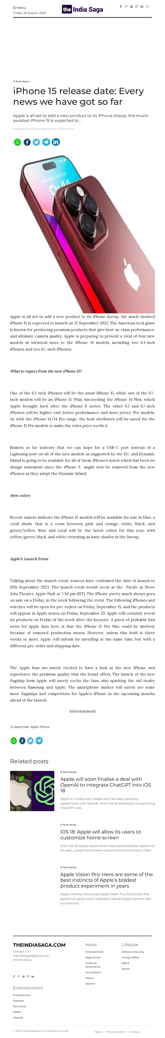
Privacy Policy (116, 1031)
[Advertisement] (82, 46)
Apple (34, 727)
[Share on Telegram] (46, 141)
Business (18, 1000)
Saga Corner (93, 957)
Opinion (90, 983)
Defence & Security (133, 951)
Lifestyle (18, 1017)
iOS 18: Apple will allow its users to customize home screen (100, 834)
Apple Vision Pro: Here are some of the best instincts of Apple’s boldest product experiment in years (106, 880)
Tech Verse (19, 1006)
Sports (126, 968)
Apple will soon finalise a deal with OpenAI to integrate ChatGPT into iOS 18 (105, 785)
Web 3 (125, 963)
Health (17, 1011)
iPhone (44, 727)
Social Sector (93, 972)
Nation (90, 977)
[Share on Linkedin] (56, 141)
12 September (19, 727)
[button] (19, 8)
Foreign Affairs (130, 957)
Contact (135, 1031)
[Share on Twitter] (36, 141)
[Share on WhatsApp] (17, 141)
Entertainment (94, 951)
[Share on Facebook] (27, 141)
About (99, 1031)
